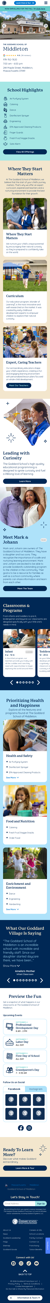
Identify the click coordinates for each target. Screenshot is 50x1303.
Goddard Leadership (12, 1238)
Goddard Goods (10, 1249)
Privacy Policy (14, 1284)
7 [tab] (33, 980)
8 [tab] (36, 980)
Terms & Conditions (31, 1284)
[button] (25, 1027)
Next (46, 26)
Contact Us (34, 1242)
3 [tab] (23, 682)
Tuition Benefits (35, 1249)
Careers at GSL (35, 1230)
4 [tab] (27, 682)
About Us (7, 1230)
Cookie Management (24, 1286)
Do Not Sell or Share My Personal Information (25, 1289)
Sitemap (6, 1245)
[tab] (14, 1089)
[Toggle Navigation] (46, 3)
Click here (40, 9)
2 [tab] (20, 682)
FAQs (5, 1242)
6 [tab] (33, 682)
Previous (4, 26)
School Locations (36, 1234)
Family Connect (36, 1238)
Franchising (34, 1245)
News (5, 1234)
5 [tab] (30, 682)
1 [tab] (17, 682)
